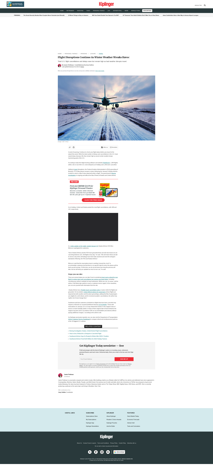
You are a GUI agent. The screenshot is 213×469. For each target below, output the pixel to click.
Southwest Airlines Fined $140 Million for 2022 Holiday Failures (88, 339)
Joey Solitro (90, 65)
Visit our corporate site (127, 460)
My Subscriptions (91, 421)
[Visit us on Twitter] (90, 454)
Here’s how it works (99, 70)
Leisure (93, 53)
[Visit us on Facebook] (96, 454)
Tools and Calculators (133, 428)
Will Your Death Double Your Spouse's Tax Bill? (105, 15)
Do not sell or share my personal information (106, 447)
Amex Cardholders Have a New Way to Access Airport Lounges (180, 15)
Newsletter (114, 147)
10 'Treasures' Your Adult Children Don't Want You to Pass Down (141, 15)
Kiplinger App (90, 424)
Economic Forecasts (133, 421)
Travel (101, 53)
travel (75, 169)
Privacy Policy (113, 444)
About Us (79, 444)
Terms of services (101, 364)
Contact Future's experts (89, 444)
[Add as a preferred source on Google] (118, 454)
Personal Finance (99, 10)
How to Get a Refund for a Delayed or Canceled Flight (85, 333)
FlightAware (106, 162)
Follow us (105, 147)
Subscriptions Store (92, 418)
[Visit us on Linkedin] (108, 454)
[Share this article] (69, 147)
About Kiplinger (111, 418)
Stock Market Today (133, 418)
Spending (84, 53)
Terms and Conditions (103, 444)
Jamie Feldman (69, 65)
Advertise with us (131, 444)
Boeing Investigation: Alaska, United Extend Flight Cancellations (88, 331)
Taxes (88, 10)
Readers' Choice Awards (114, 421)
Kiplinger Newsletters (92, 428)
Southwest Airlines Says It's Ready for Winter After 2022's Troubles (89, 336)
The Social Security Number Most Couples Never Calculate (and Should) (43, 15)
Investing (80, 10)
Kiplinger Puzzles (112, 424)
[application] (93, 227)
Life (109, 10)
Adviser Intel (117, 10)
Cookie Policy (122, 444)
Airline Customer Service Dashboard (79, 319)
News (82, 67)
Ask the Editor (111, 428)
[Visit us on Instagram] (102, 454)
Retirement (70, 10)
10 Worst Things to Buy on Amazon (78, 15)
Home (60, 53)
